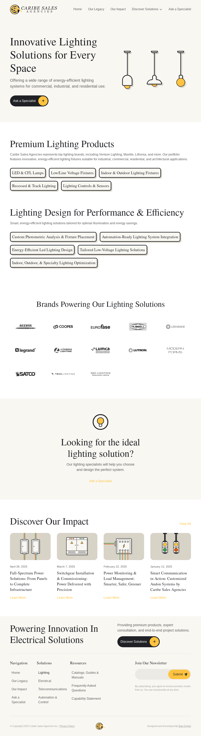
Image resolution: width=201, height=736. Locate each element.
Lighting (43, 672)
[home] (33, 9)
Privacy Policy (67, 726)
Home (77, 9)
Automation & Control (47, 700)
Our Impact (118, 9)
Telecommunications (52, 689)
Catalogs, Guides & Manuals (85, 675)
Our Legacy (96, 9)
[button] (147, 9)
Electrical (44, 681)
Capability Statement (86, 698)
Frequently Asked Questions (84, 688)
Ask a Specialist (180, 9)
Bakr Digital (185, 726)
